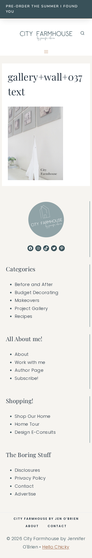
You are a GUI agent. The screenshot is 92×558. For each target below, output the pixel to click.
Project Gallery (31, 308)
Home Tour (27, 424)
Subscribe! (27, 378)
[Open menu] (46, 52)
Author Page (29, 370)
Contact (24, 486)
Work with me (30, 362)
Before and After (34, 284)
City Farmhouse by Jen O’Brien (46, 519)
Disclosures (27, 470)
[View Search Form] (82, 33)
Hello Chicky (55, 547)
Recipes (23, 316)
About (22, 354)
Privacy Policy (30, 478)
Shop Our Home (33, 416)
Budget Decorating (36, 292)
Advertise (25, 494)
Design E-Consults (35, 432)
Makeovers (27, 300)
